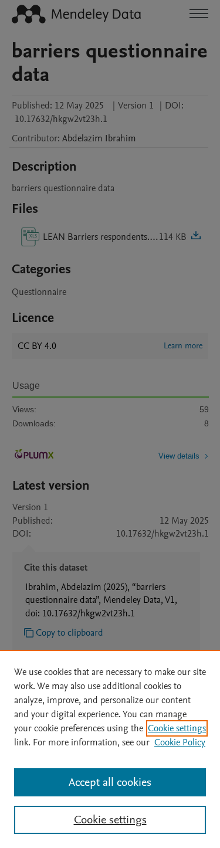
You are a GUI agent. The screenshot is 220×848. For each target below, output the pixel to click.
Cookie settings (177, 728)
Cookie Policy (179, 742)
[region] (110, 749)
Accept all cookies (110, 782)
